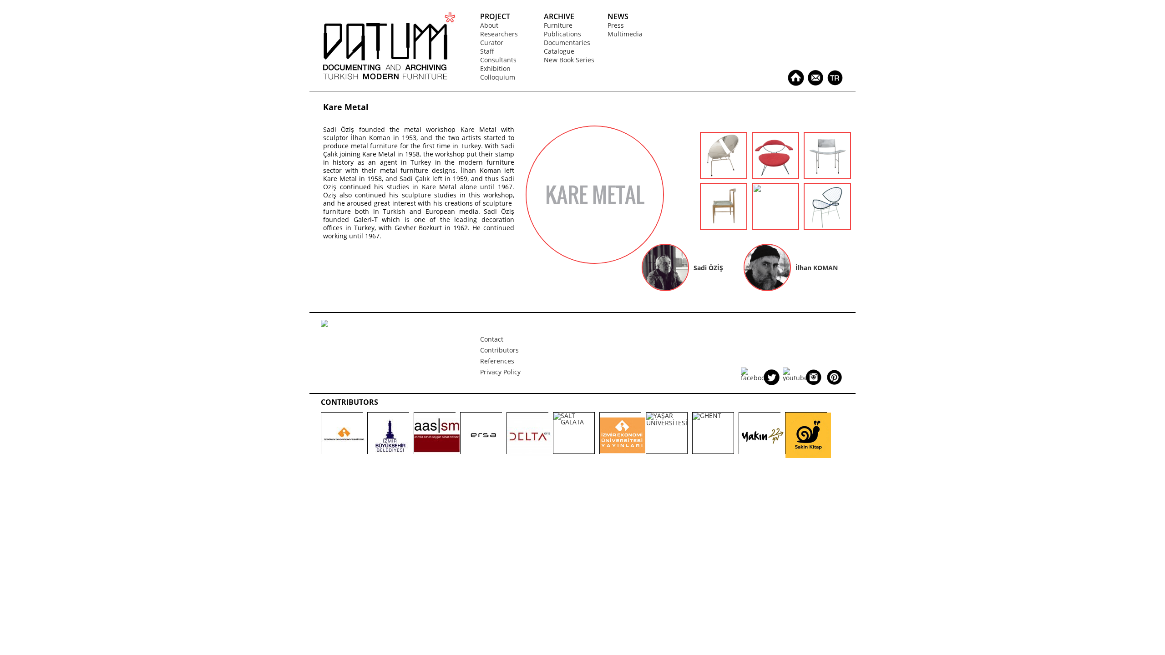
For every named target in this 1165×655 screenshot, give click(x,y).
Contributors (499, 350)
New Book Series (569, 59)
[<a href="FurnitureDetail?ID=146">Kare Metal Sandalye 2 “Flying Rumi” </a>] (775, 175)
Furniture (558, 25)
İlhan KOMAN (816, 267)
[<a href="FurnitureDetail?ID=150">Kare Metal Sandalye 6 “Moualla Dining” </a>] (723, 226)
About (489, 25)
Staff (487, 51)
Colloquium (497, 77)
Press (616, 25)
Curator (491, 42)
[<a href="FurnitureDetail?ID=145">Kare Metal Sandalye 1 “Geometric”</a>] (827, 175)
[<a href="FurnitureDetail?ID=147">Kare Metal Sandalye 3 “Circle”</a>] (723, 175)
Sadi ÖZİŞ (708, 267)
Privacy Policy (500, 372)
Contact (491, 339)
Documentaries (567, 42)
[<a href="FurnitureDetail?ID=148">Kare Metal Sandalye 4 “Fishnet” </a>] (827, 226)
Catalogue (559, 51)
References (497, 361)
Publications (562, 34)
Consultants (498, 59)
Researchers (499, 34)
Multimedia (625, 34)
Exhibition (495, 68)
